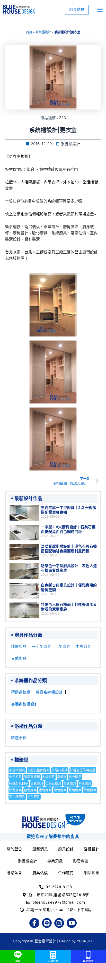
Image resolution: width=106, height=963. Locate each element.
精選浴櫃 (18, 737)
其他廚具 (18, 658)
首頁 (29, 32)
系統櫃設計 (43, 32)
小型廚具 (15, 777)
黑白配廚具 (17, 797)
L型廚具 (63, 646)
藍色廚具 (30, 790)
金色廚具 (45, 790)
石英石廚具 (53, 783)
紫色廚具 (84, 783)
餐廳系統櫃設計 (49, 692)
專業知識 (55, 861)
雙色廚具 (75, 790)
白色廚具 (36, 783)
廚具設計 (66, 849)
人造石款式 (60, 770)
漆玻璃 (62, 777)
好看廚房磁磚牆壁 (83, 770)
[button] (77, 9)
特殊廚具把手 (18, 783)
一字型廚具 (41, 646)
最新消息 (40, 849)
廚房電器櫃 (32, 777)
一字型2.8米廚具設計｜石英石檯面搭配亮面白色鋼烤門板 (68, 529)
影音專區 (81, 861)
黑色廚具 (33, 797)
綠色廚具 (15, 790)
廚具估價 (40, 873)
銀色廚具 (60, 790)
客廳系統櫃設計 (24, 704)
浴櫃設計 (91, 849)
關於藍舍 (14, 849)
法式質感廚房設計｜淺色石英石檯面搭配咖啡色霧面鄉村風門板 (69, 548)
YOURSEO (85, 941)
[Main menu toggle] (100, 10)
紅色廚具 (70, 783)
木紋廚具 (48, 777)
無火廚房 (75, 777)
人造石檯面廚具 (38, 770)
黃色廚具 (90, 790)
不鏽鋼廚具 (17, 770)
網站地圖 (91, 873)
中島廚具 (83, 646)
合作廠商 (66, 873)
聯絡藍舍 (14, 873)
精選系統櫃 (20, 692)
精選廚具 (18, 646)
